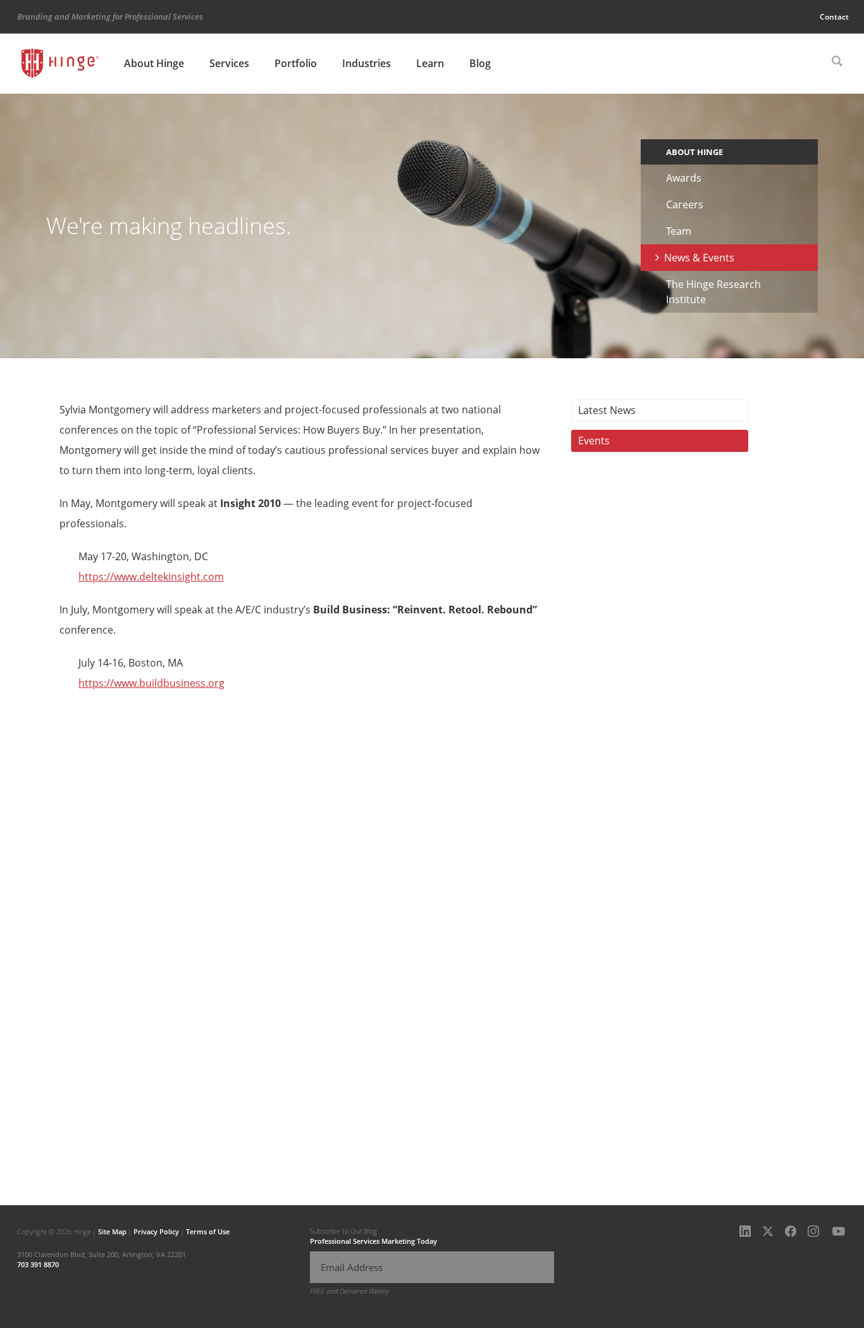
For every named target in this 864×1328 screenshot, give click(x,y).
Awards (683, 178)
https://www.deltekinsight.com (151, 577)
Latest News (607, 410)
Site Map (112, 1231)
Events (594, 441)
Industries (366, 63)
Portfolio (296, 63)
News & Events (699, 258)
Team (678, 231)
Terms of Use (208, 1231)
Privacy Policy (156, 1231)
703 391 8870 (38, 1264)
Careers (684, 204)
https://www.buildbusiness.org (151, 683)
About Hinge (154, 63)
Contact (834, 16)
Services (229, 63)
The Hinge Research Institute (713, 291)
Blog (480, 63)
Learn (430, 63)
